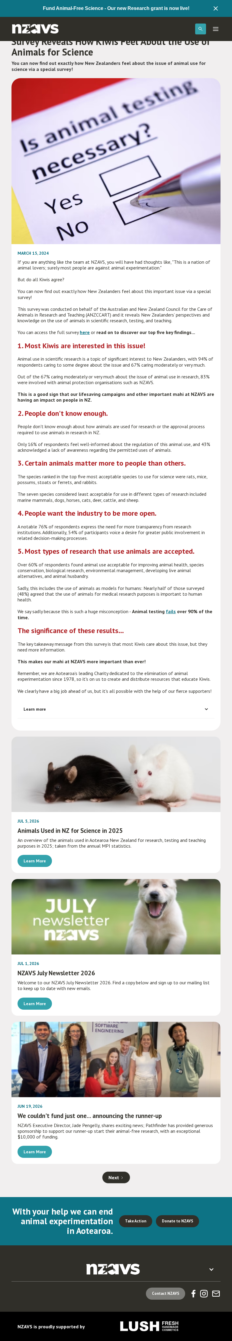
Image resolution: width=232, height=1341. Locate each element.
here (85, 332)
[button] (200, 29)
